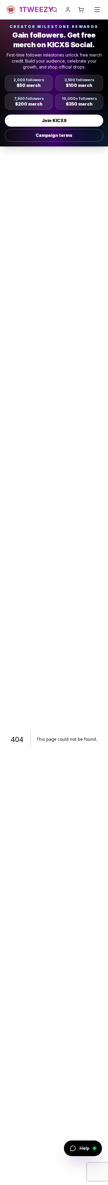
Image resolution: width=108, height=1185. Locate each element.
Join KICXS (54, 120)
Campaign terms (54, 135)
